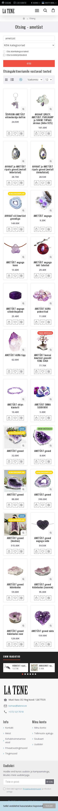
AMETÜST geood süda (43, 630)
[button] (22, 674)
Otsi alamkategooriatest (17, 51)
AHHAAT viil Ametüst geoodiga (15, 217)
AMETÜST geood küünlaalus (15, 586)
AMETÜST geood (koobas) (15, 539)
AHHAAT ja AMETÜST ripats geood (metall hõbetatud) (15, 169)
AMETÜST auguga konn (15, 264)
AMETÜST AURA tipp (15, 354)
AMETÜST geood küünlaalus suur (15, 632)
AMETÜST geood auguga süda (42, 539)
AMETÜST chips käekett (15, 406)
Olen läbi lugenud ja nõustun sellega (28, 790)
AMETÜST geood (15, 450)
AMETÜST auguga (43, 215)
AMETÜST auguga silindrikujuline (15, 310)
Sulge (49, 805)
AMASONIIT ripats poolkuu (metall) (46, 665)
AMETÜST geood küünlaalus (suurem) (42, 586)
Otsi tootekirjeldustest (16, 55)
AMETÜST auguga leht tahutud (43, 264)
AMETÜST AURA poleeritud (42, 310)
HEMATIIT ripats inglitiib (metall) (19, 665)
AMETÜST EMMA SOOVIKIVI (43, 406)
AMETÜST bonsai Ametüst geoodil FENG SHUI (42, 357)
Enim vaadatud (11, 656)
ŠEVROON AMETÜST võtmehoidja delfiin (15, 116)
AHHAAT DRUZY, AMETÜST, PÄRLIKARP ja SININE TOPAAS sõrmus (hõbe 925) (43, 118)
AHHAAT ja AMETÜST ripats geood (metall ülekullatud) (42, 169)
